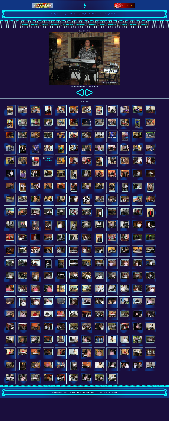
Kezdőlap (25, 24)
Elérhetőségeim (67, 24)
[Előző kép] (80, 96)
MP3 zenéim (92, 24)
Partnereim (123, 24)
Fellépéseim (55, 24)
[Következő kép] (89, 96)
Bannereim (133, 24)
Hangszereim (80, 24)
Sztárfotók (34, 24)
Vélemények (112, 24)
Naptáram (44, 24)
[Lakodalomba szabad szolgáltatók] (42, 7)
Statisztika (144, 24)
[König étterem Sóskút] (124, 7)
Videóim (101, 24)
